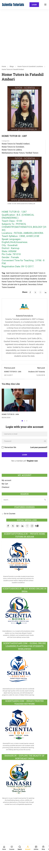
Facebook (8, 526)
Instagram (32, 526)
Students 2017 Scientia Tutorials (36, 372)
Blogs (12, 66)
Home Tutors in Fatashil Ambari (13, 69)
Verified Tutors (31, 152)
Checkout (5, 487)
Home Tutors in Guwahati (13, 146)
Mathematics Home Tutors (13, 152)
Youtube (37, 526)
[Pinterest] (40, 292)
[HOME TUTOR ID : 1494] (19, 400)
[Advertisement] (24, 34)
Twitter (13, 526)
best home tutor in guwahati (17, 273)
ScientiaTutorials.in (24, 316)
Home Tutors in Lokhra (12, 149)
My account (6, 480)
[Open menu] (45, 4)
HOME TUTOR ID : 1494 (10, 414)
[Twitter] (35, 292)
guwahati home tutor (38, 276)
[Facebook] (30, 292)
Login (34, 5)
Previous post (9, 368)
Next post (41, 368)
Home (4, 66)
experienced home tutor (19, 276)
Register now (32, 461)
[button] (22, 420)
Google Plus (17, 526)
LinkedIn (22, 526)
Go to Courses (9, 513)
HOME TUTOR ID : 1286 (12, 371)
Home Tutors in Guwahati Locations (30, 66)
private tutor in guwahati (17, 284)
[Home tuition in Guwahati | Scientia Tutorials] (13, 4)
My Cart (5, 484)
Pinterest (27, 526)
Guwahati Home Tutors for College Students (19, 279)
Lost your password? (38, 447)
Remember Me (10, 447)
